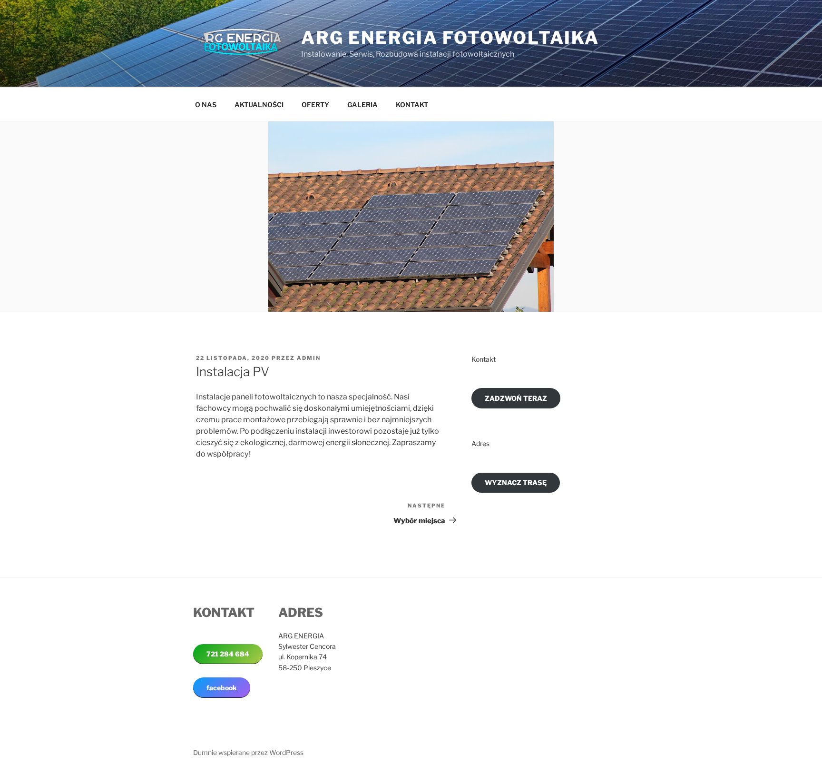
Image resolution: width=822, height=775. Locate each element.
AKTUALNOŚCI (259, 104)
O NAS (205, 104)
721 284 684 (227, 654)
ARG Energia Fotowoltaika (450, 37)
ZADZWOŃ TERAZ (516, 398)
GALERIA (362, 104)
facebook (221, 688)
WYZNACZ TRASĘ (516, 482)
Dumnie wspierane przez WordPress (248, 752)
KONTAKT (412, 104)
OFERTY (315, 104)
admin (309, 358)
